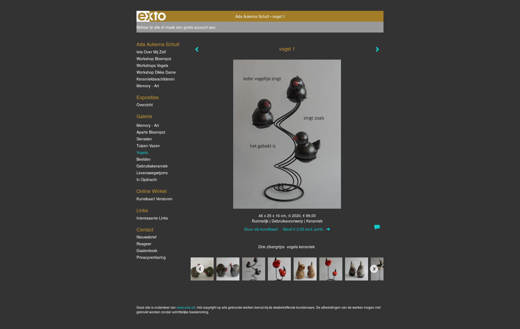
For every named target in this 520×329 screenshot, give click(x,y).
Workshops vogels (152, 65)
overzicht (144, 104)
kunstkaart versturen (154, 198)
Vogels (142, 152)
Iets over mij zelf (151, 51)
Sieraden (144, 138)
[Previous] (200, 269)
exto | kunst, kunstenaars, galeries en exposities (151, 16)
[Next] (374, 269)
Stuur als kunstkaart (283, 229)
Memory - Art (147, 85)
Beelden (143, 159)
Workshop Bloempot (153, 58)
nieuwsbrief (146, 237)
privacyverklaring (151, 257)
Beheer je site (148, 27)
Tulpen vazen (148, 145)
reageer (143, 243)
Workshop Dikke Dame (156, 72)
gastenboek (146, 250)
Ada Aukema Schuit (252, 16)
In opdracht (146, 179)
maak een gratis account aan (190, 27)
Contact (144, 229)
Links (142, 210)
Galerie (144, 116)
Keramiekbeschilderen (155, 79)
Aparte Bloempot (150, 132)
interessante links (152, 218)
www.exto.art (186, 307)
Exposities (147, 97)
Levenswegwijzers (152, 172)
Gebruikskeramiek (152, 166)
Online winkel (151, 191)
